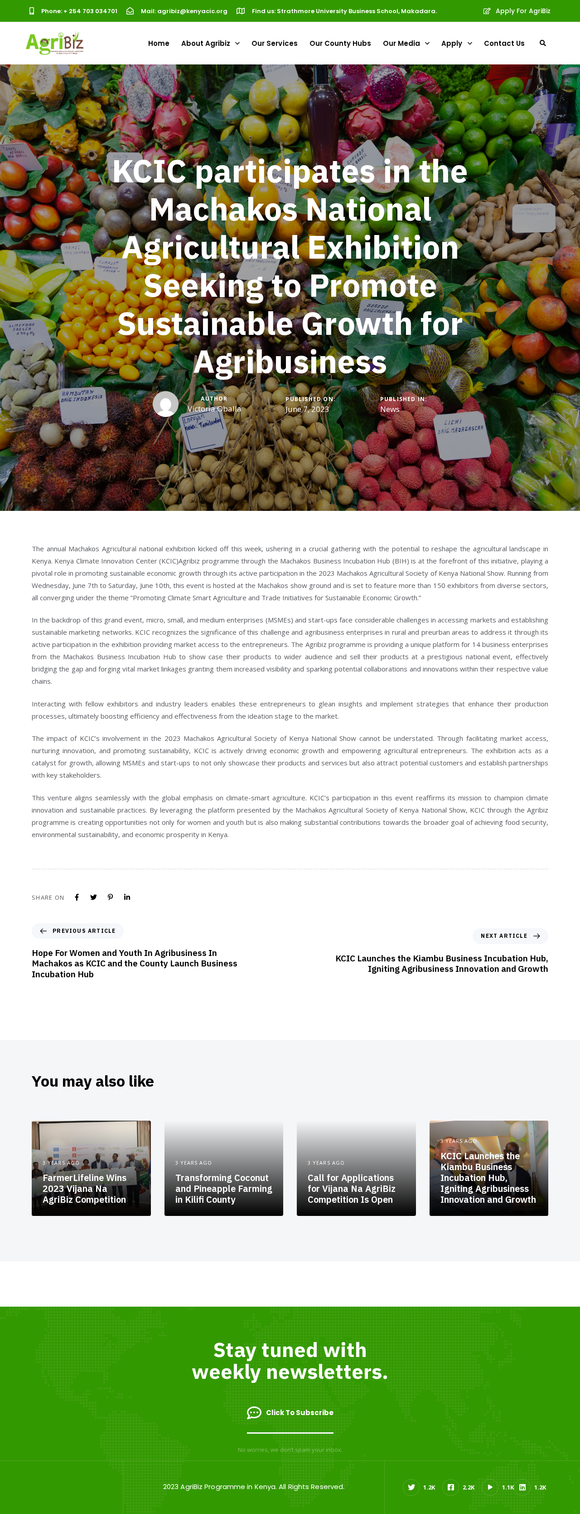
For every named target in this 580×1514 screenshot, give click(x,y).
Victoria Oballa (215, 408)
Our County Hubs (340, 43)
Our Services (274, 43)
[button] (543, 43)
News (390, 409)
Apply (451, 43)
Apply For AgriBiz (523, 10)
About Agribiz (205, 43)
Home (158, 43)
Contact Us (504, 43)
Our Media (401, 43)
